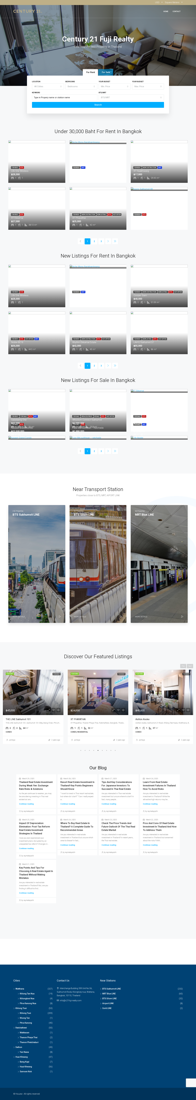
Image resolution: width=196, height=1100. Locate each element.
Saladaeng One (19, 419)
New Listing (101, 214)
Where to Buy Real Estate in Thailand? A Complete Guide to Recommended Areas (76, 826)
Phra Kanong (26, 1023)
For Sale (23, 416)
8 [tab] (110, 750)
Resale (97, 416)
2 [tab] (85, 750)
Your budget (104, 82)
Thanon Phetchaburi (29, 1042)
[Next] (108, 241)
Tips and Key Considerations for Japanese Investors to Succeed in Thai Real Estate (117, 785)
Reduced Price (86, 416)
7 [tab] (106, 750)
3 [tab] (89, 750)
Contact (177, 11)
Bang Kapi (24, 1062)
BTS (21, 167)
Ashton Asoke (78, 719)
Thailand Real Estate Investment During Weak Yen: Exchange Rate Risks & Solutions (36, 785)
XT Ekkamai (17, 218)
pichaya (12, 740)
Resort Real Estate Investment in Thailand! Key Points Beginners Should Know (77, 785)
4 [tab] (93, 750)
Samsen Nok (26, 1071)
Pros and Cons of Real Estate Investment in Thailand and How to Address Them (159, 826)
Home (165, 11)
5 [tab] (98, 750)
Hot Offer (117, 214)
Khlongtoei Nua (27, 998)
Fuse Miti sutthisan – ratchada (87, 427)
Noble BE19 (17, 342)
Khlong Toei (21, 1008)
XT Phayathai (79, 218)
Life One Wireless (19, 171)
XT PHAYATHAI (13, 719)
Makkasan (24, 1032)
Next (190, 666)
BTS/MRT (102, 93)
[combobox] (48, 86)
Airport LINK (108, 1003)
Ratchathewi (21, 1028)
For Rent (15, 167)
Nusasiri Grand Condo (22, 427)
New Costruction (149, 167)
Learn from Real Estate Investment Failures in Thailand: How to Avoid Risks (159, 785)
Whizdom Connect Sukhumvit (87, 419)
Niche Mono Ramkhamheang (87, 171)
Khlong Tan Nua (27, 993)
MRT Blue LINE (109, 993)
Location (36, 82)
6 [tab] (102, 750)
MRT (83, 167)
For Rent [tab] (90, 72)
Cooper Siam (140, 295)
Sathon (18, 1047)
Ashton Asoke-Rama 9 (146, 719)
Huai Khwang (21, 1057)
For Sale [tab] (106, 72)
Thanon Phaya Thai (28, 1037)
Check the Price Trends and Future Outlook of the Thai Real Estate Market (118, 826)
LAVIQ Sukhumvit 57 (144, 342)
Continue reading (26, 804)
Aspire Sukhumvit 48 (144, 218)
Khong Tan (25, 1018)
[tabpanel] (33, 707)
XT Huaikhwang (141, 171)
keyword (36, 93)
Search (98, 105)
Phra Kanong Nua (28, 1003)
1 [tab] (80, 750)
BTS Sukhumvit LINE (111, 989)
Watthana (19, 989)
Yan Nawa (24, 1052)
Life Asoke (139, 427)
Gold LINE (106, 1008)
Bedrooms (70, 82)
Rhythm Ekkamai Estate (84, 342)
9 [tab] (115, 750)
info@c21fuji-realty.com (70, 1000)
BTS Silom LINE (109, 998)
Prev (183, 666)
